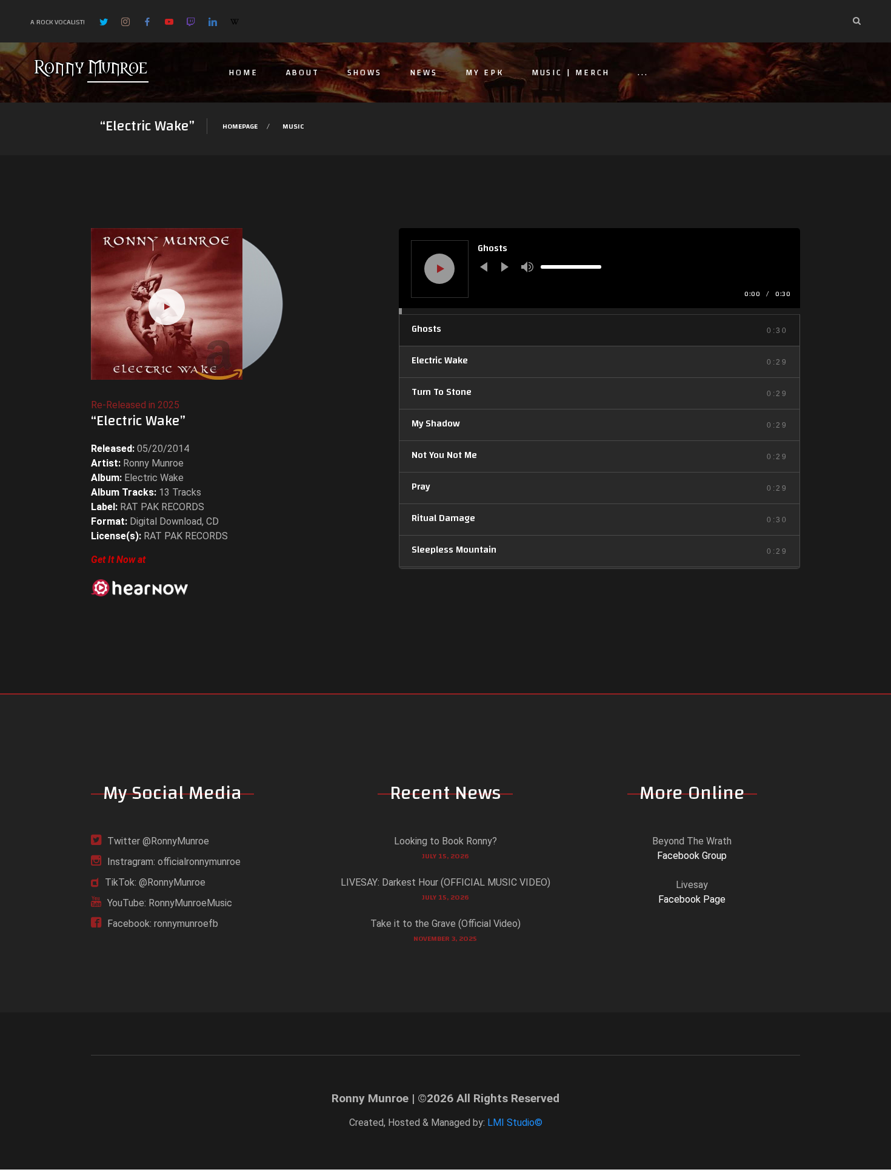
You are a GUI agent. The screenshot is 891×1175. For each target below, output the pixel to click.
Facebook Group (692, 855)
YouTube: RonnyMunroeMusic (169, 903)
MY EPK (485, 73)
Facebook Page (692, 899)
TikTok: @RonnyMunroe (155, 882)
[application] (599, 271)
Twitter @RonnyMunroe (158, 841)
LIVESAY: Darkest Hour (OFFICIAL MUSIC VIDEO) (445, 882)
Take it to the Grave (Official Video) (445, 923)
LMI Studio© (514, 1122)
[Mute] (527, 267)
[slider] (571, 267)
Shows (364, 73)
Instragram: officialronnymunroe (174, 861)
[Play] (440, 268)
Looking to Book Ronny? (445, 841)
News (424, 73)
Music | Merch (571, 73)
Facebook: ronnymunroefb (162, 923)
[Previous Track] (483, 267)
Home (243, 73)
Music (293, 126)
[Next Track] (505, 267)
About (302, 73)
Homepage (240, 126)
